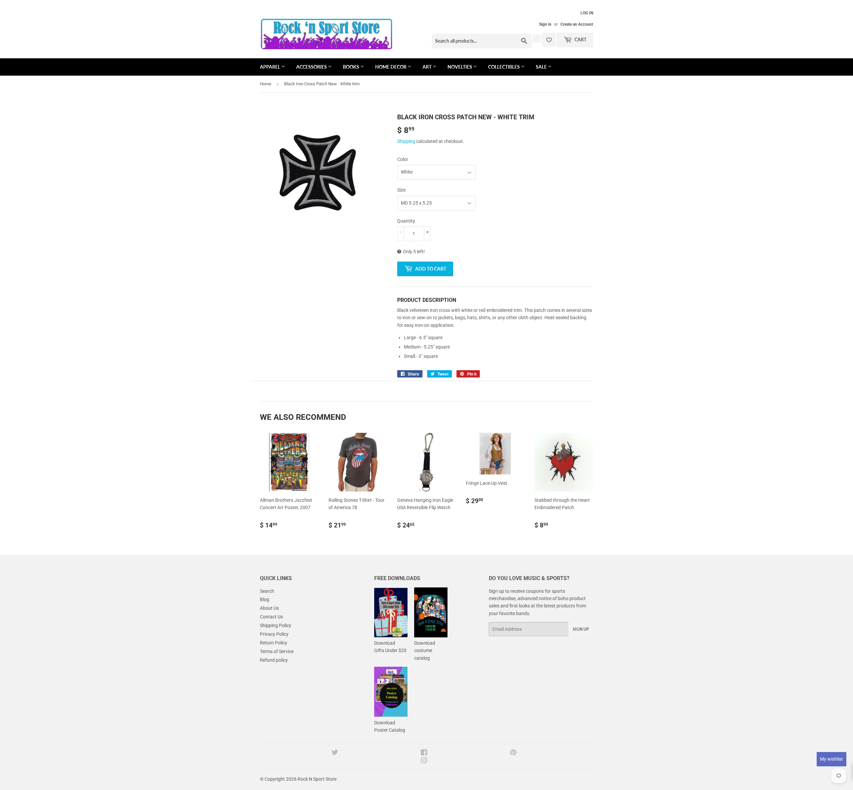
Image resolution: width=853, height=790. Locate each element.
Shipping (406, 141)
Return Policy (273, 642)
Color (402, 159)
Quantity (406, 221)
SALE (542, 67)
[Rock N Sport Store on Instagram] (424, 761)
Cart (579, 39)
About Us (269, 608)
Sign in (545, 24)
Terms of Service (277, 651)
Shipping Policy (275, 625)
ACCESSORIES (312, 67)
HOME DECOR (391, 67)
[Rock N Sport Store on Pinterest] (513, 753)
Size (401, 190)
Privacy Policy (274, 634)
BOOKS (351, 67)
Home (265, 83)
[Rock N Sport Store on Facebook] (424, 753)
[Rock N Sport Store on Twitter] (335, 753)
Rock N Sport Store (317, 779)
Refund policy (274, 660)
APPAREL (270, 67)
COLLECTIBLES (504, 67)
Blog (264, 599)
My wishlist (831, 759)
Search (267, 591)
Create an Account (576, 24)
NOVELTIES (460, 67)
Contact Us (271, 616)
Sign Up (581, 629)
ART (427, 67)
